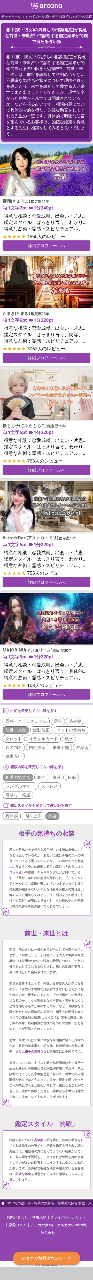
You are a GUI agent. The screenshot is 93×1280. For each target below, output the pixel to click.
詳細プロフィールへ (46, 245)
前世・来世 (15, 730)
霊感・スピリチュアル (26, 721)
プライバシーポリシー (68, 1217)
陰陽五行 (13, 756)
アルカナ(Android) (72, 1224)
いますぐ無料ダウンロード (46, 1258)
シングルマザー (19, 786)
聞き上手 (33, 816)
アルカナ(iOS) (41, 1224)
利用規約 (39, 1217)
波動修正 (41, 730)
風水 (69, 739)
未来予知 (60, 747)
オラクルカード (43, 739)
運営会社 (48, 1232)
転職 (72, 777)
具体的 (16, 110)
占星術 (82, 747)
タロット (13, 739)
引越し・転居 (17, 795)
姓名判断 (13, 747)
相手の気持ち (62, 16)
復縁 (56, 777)
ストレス (49, 786)
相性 (41, 777)
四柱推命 (37, 747)
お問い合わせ (17, 1217)
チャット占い (11, 16)
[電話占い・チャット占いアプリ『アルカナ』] (46, 7)
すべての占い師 (37, 16)
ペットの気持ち (71, 730)
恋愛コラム (18, 1224)
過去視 (75, 721)
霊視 (58, 721)
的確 (56, 122)
